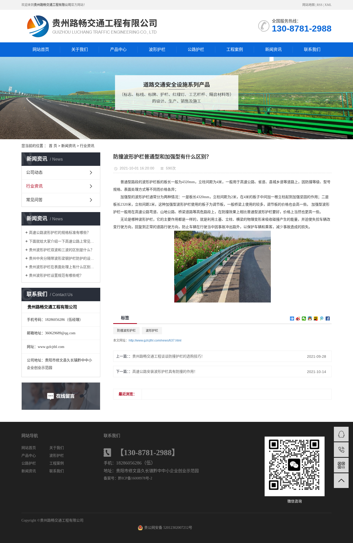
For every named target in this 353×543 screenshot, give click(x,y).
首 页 (53, 146)
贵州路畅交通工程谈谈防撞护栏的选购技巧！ (168, 356)
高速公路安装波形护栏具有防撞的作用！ (164, 371)
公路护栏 (196, 49)
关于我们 (79, 49)
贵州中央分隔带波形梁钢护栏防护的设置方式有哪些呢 (62, 258)
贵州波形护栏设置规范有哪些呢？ (56, 275)
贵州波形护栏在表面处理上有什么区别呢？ (62, 267)
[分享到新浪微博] (298, 318)
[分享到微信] (304, 318)
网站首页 (41, 49)
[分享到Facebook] (328, 318)
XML (328, 5)
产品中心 (118, 49)
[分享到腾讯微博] (322, 318)
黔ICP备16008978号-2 (135, 478)
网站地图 (308, 5)
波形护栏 (157, 49)
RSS (320, 5)
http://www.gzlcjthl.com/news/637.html (155, 340)
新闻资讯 (273, 49)
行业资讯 (87, 146)
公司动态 (34, 172)
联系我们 (312, 49)
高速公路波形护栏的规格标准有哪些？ (59, 232)
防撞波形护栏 (126, 330)
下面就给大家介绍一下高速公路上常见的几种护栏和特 (62, 241)
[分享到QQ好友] (310, 318)
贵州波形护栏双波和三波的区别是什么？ (61, 250)
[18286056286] (341, 449)
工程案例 (234, 49)
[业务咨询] (341, 434)
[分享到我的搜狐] (316, 318)
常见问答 (34, 200)
